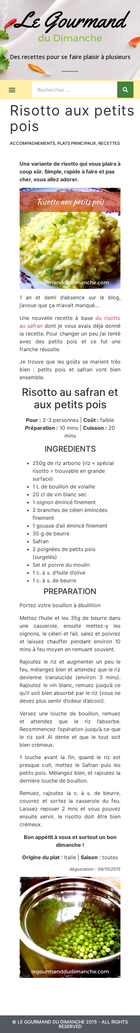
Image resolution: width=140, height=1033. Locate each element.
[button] (12, 89)
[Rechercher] (125, 90)
